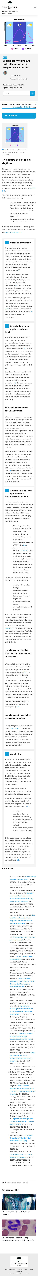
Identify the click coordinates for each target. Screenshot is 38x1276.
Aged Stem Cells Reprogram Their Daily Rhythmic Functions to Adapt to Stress (22, 1121)
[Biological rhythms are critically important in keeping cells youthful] (19, 34)
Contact (28, 1273)
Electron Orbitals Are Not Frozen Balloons (19, 1205)
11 (16, 707)
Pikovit (4, 150)
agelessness (14, 728)
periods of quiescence (13, 232)
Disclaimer (11, 1273)
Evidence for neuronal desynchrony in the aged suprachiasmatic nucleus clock (21, 1036)
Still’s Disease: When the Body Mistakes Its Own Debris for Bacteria (19, 1231)
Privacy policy (20, 1273)
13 (18, 860)
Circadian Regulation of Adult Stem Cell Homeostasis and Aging (21, 1138)
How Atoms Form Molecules (22, 107)
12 (19, 707)
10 (25, 545)
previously (8, 628)
